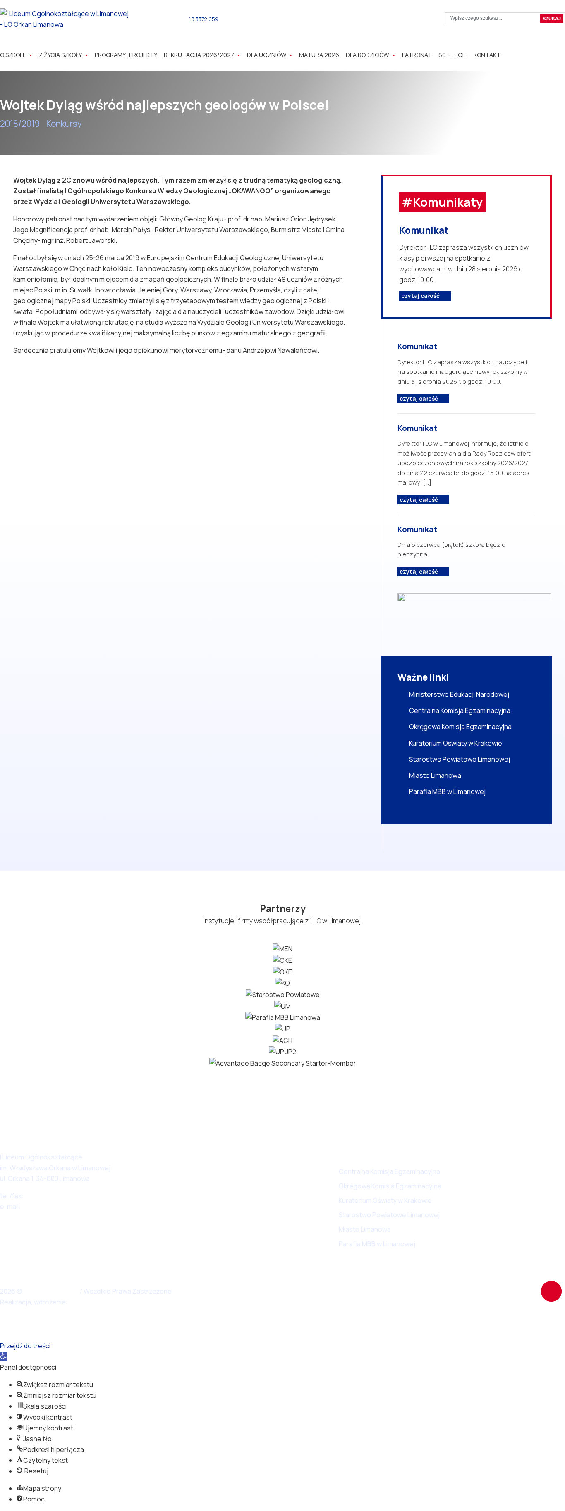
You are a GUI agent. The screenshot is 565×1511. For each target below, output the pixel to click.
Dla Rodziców (368, 55)
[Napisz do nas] (250, 19)
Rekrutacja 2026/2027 (199, 55)
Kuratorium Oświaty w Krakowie (455, 743)
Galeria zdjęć (261, 1200)
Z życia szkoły (61, 55)
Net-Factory (89, 1302)
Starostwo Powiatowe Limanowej (459, 759)
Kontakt (487, 55)
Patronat (417, 55)
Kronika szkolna (266, 1157)
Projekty (255, 1229)
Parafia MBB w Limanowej (447, 791)
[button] (3, 1356)
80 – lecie (452, 55)
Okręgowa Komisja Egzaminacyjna (460, 726)
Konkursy (64, 123)
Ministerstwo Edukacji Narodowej (459, 694)
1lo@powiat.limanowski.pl (60, 1206)
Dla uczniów (267, 55)
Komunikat (423, 230)
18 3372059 (42, 1195)
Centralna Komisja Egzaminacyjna (459, 710)
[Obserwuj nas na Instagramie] (372, 20)
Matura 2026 (319, 55)
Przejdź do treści (25, 1345)
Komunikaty (259, 1185)
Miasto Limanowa (435, 775)
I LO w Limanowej (52, 1291)
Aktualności (259, 1171)
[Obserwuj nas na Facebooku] (359, 20)
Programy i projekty (126, 55)
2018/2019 (20, 123)
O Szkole (13, 55)
